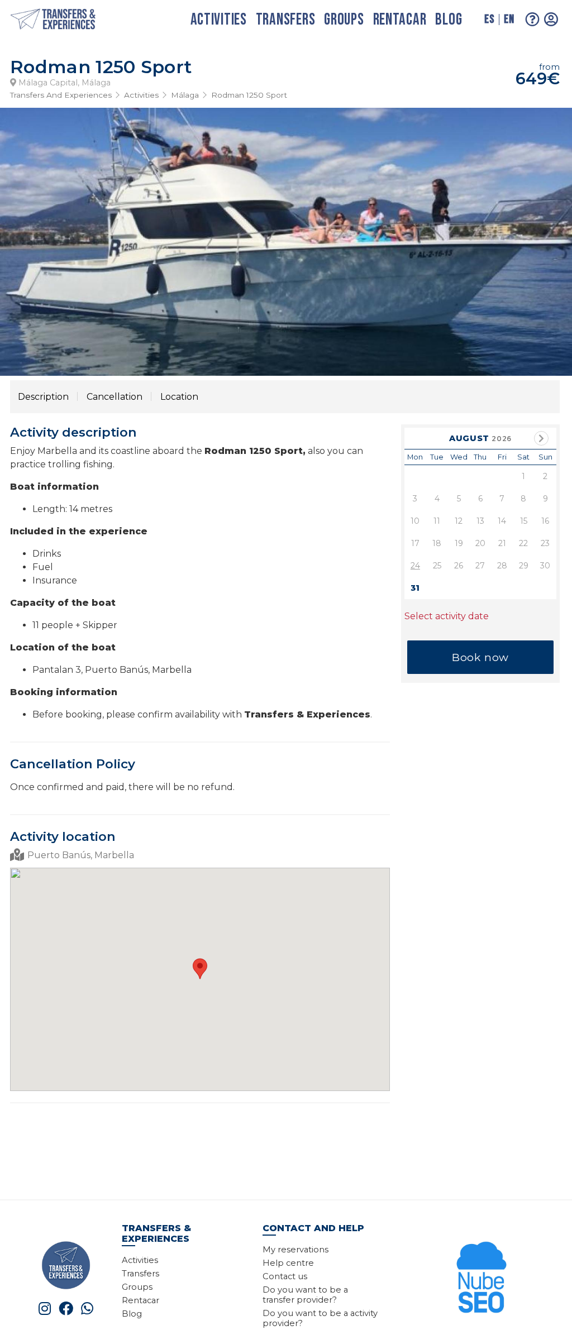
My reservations (295, 1250)
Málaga (185, 94)
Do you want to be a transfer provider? (305, 1295)
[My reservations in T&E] (551, 19)
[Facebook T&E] (66, 1308)
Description (43, 396)
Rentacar (400, 20)
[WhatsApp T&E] (87, 1308)
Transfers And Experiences (61, 94)
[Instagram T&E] (45, 1308)
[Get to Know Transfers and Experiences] (66, 1264)
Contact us (285, 1276)
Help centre (288, 1263)
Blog (448, 20)
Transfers (285, 20)
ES (489, 19)
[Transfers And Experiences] (65, 20)
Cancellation (114, 396)
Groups (344, 20)
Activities (218, 20)
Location (179, 396)
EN (509, 19)
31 (415, 588)
